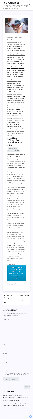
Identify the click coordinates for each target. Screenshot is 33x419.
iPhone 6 (10, 72)
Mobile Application (18, 87)
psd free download (12, 113)
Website (5, 363)
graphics (17, 66)
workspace (14, 133)
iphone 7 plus (11, 76)
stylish (17, 129)
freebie (9, 63)
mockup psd (16, 96)
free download (17, 55)
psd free (21, 111)
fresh (9, 66)
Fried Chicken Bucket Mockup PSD (13, 395)
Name (5, 344)
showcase (10, 126)
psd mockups (17, 118)
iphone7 (9, 85)
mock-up (19, 94)
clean (20, 46)
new (18, 100)
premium (16, 107)
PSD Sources (17, 120)
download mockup (12, 53)
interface (14, 70)
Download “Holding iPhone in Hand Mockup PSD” (16, 273)
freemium (21, 63)
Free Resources (19, 61)
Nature (15, 100)
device (20, 48)
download (10, 50)
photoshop (19, 105)
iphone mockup (12, 81)
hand (8, 68)
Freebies (14, 63)
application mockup (13, 44)
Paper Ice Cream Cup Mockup (11, 400)
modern (9, 100)
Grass (22, 66)
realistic (16, 122)
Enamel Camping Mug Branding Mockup (14, 403)
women (22, 131)
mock (14, 94)
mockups (16, 98)
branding (22, 44)
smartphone (11, 129)
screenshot (17, 124)
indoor (9, 70)
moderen (22, 98)
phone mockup (19, 103)
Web (18, 131)
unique (14, 131)
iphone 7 (10, 74)
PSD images (15, 116)
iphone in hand (17, 79)
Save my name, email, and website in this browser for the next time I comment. (17, 374)
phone (13, 103)
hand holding (15, 68)
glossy (13, 66)
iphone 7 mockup (18, 74)
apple (19, 42)
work (8, 133)
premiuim (10, 107)
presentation (11, 109)
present (22, 107)
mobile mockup (12, 92)
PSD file (16, 111)
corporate (10, 48)
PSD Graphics (11, 2)
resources (10, 124)
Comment (6, 319)
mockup (9, 96)
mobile (15, 85)
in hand (21, 68)
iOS (19, 70)
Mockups (10, 37)
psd (17, 109)
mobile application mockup (15, 89)
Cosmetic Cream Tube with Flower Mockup (15, 398)
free (11, 55)
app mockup (18, 40)
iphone (22, 70)
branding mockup (12, 46)
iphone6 (17, 83)
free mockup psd (18, 57)
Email (5, 353)
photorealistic (11, 105)
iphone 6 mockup (18, 72)
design (16, 48)
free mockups (11, 59)
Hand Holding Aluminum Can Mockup (13, 405)
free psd (18, 59)
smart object (17, 126)
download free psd (19, 50)
